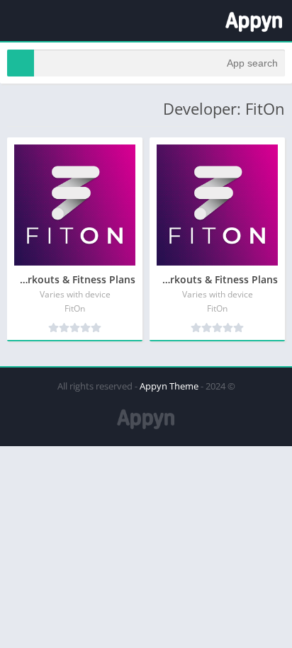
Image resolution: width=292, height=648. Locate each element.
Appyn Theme (169, 386)
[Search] (20, 63)
